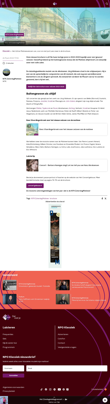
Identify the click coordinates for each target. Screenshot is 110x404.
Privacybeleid (9, 391)
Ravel (55, 108)
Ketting (72, 108)
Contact (61, 343)
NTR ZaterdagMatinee (40, 198)
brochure (53, 198)
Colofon (61, 339)
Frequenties (8, 334)
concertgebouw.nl (35, 185)
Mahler (38, 108)
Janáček (43, 101)
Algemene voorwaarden (13, 387)
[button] (105, 400)
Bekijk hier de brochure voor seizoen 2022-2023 (46, 86)
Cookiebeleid (97, 389)
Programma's (9, 347)
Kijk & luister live (10, 343)
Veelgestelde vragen (67, 347)
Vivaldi (50, 101)
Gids (4, 339)
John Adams (71, 101)
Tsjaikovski (46, 108)
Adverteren (63, 334)
